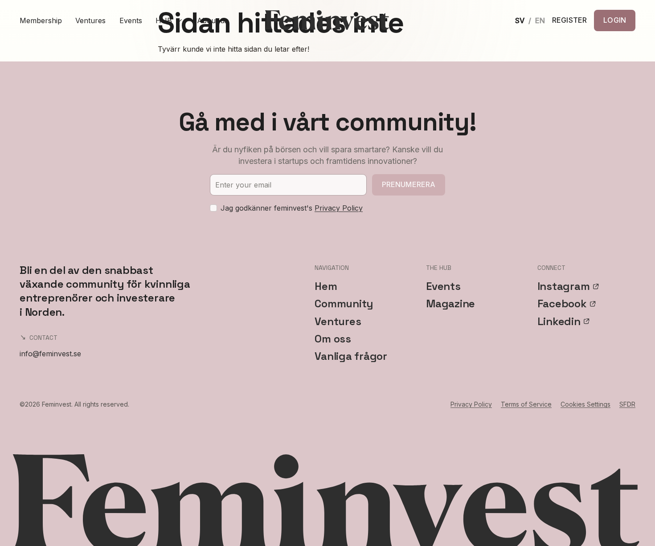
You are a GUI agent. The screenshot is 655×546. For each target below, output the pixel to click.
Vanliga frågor (351, 356)
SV (519, 20)
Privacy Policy (339, 208)
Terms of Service (526, 404)
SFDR (627, 404)
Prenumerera (409, 184)
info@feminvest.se (50, 353)
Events (130, 20)
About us (212, 20)
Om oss (333, 339)
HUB (164, 20)
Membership (41, 20)
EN (540, 20)
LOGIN (614, 20)
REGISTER (569, 20)
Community (344, 303)
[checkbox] (213, 208)
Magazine (450, 303)
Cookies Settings (585, 404)
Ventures (90, 20)
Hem (326, 286)
